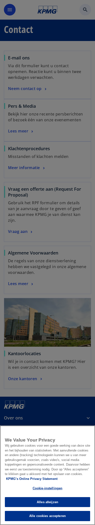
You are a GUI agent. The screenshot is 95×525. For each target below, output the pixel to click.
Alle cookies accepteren (47, 516)
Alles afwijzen (47, 502)
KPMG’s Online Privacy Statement (31, 479)
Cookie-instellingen (47, 488)
